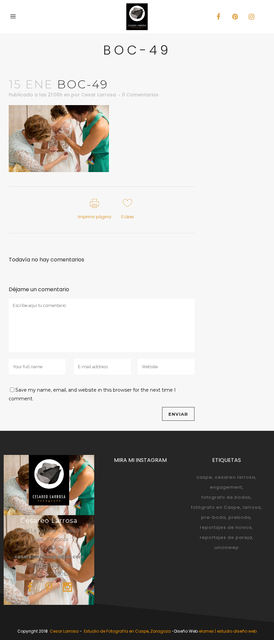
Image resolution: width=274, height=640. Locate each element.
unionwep (227, 547)
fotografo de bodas (226, 497)
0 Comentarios (140, 94)
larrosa (252, 507)
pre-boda (213, 517)
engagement (226, 487)
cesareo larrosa (235, 477)
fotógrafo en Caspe (215, 507)
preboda (240, 517)
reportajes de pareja (226, 537)
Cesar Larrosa (98, 94)
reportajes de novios (226, 527)
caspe (204, 477)
